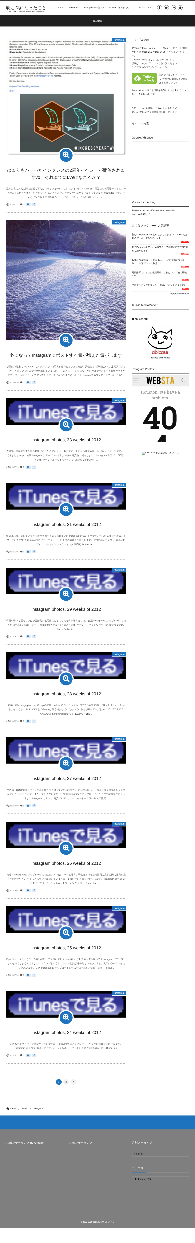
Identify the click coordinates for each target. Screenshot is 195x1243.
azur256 (164, 59)
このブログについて (143, 7)
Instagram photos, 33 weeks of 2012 (66, 439)
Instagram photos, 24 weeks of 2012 (66, 1032)
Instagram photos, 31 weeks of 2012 (66, 524)
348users (185, 254)
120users (185, 267)
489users (185, 242)
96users (185, 280)
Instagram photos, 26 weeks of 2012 (66, 863)
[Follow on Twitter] (166, 7)
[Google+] (173, 7)
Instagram (119, 39)
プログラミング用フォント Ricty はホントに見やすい (159, 285)
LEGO (61, 7)
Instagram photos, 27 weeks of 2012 (66, 778)
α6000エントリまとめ (119, 7)
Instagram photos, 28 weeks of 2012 (66, 693)
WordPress (74, 7)
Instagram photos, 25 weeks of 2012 (66, 947)
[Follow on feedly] (180, 7)
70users (185, 289)
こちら (158, 108)
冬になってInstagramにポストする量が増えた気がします (66, 355)
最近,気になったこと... (28, 8)
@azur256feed (139, 112)
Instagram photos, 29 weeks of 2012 (66, 609)
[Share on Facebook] (159, 7)
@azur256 (146, 51)
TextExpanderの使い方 (93, 7)
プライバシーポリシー (157, 67)
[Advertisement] (163, 168)
